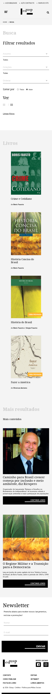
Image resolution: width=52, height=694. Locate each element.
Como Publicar (9, 679)
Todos (5, 59)
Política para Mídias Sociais (31, 687)
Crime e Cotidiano (21, 198)
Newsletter (16, 606)
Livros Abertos (37, 683)
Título (22, 89)
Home (5, 22)
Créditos (18, 687)
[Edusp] (10, 666)
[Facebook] (38, 664)
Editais (34, 675)
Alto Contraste (26, 3)
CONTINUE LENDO (37, 500)
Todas (5, 73)
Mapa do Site (43, 3)
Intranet (35, 679)
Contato (7, 675)
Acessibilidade (10, 3)
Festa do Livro (9, 683)
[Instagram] (45, 664)
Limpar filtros (9, 113)
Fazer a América (20, 382)
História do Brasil (21, 322)
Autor (31, 89)
